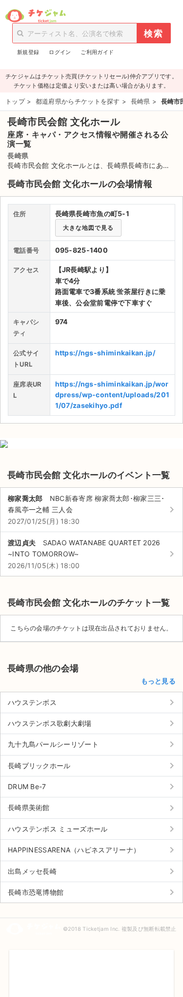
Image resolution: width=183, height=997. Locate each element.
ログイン (60, 52)
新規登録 (28, 52)
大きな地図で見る (88, 227)
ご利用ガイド (97, 52)
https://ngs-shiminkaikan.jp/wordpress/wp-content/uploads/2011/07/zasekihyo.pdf (112, 395)
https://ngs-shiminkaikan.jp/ (105, 353)
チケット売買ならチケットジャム (35, 16)
